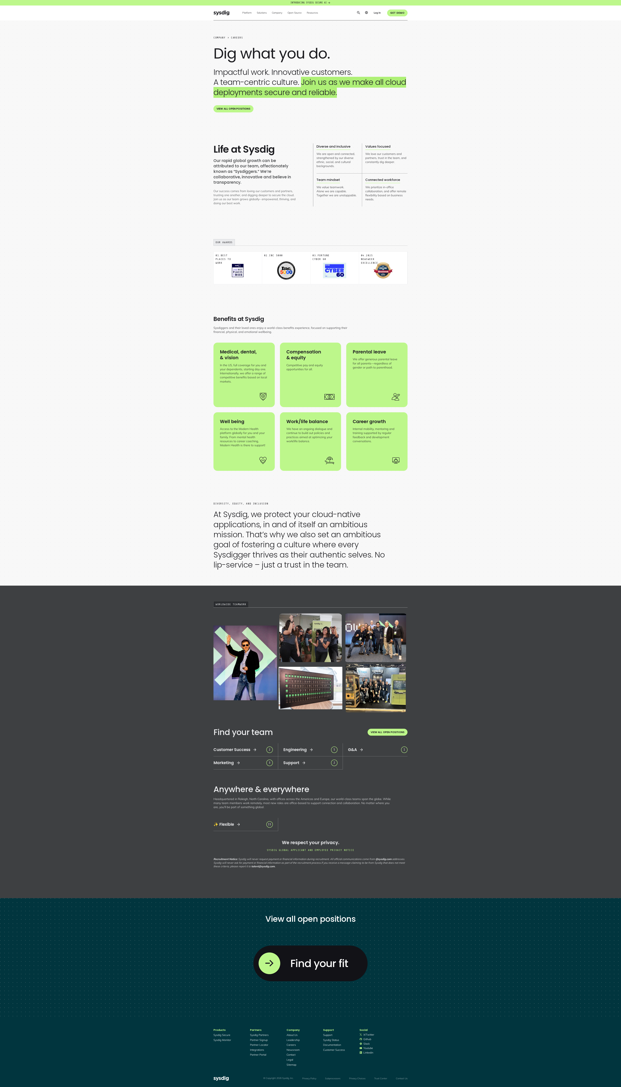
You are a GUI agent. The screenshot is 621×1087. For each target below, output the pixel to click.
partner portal (258, 1054)
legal (290, 1059)
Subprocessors (332, 1078)
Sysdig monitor (222, 1040)
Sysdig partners (259, 1035)
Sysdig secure (221, 1035)
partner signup (259, 1040)
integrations (257, 1049)
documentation (332, 1044)
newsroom (293, 1049)
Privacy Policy (309, 1078)
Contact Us (402, 1078)
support (327, 1035)
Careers (291, 1044)
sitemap (291, 1064)
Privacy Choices (357, 1078)
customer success (334, 1049)
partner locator (259, 1044)
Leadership (293, 1040)
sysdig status (331, 1040)
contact (291, 1054)
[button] (247, 13)
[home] (221, 13)
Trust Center (380, 1078)
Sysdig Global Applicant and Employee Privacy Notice (310, 850)
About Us (292, 1035)
